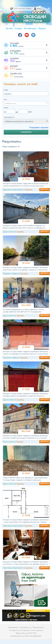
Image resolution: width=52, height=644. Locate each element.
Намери (26, 132)
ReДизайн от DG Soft (26, 633)
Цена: (6, 107)
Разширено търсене (38, 127)
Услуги (18, 28)
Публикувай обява (22, 9)
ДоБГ (39, 636)
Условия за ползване (19, 630)
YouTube (26, 35)
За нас (9, 28)
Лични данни (37, 630)
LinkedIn (33, 35)
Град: (6, 89)
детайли (44, 189)
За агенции (30, 28)
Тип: (5, 99)
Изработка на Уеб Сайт (22, 636)
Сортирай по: (9, 117)
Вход (39, 9)
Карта (42, 28)
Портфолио (25, 627)
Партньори (37, 627)
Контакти (13, 627)
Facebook (20, 35)
